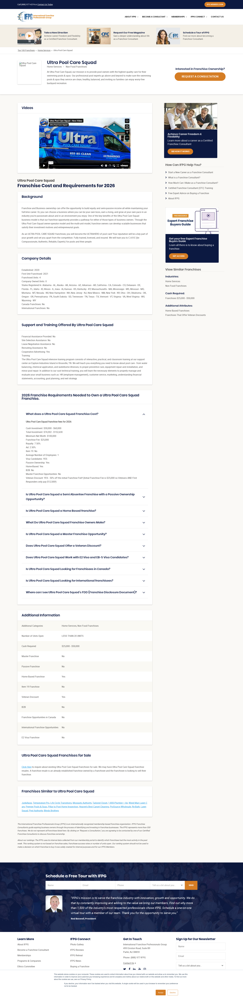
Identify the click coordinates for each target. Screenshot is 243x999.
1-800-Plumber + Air (118, 802)
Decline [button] (173, 992)
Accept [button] (160, 992)
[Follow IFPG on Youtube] (139, 969)
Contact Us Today (45, 4)
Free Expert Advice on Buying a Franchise (188, 193)
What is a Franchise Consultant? (184, 177)
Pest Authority (36, 810)
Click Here (27, 766)
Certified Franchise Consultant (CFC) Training (190, 188)
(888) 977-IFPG (138, 957)
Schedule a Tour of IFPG (196, 33)
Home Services (44, 50)
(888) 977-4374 (28, 4)
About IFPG (173, 198)
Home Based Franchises (177, 310)
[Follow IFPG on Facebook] (129, 969)
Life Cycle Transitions (61, 802)
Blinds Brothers (51, 810)
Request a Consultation (200, 76)
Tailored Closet (100, 802)
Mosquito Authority (82, 802)
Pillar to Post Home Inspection (63, 806)
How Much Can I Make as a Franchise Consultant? (193, 182)
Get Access (178, 256)
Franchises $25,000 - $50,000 (179, 298)
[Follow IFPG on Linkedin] (134, 969)
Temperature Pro (41, 802)
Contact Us (128, 963)
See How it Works (180, 152)
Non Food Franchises (76, 66)
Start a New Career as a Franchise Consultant (190, 172)
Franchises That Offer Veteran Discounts (185, 315)
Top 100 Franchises (26, 50)
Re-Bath (136, 806)
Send (191, 885)
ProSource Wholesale (120, 806)
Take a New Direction (56, 33)
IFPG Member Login (215, 4)
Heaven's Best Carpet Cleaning (94, 806)
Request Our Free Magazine (129, 33)
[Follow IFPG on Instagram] (144, 969)
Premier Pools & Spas (36, 806)
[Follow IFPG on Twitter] (124, 969)
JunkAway (27, 802)
